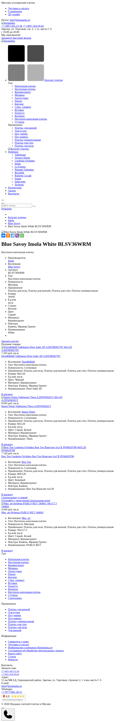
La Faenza (20, 166)
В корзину (7, 394)
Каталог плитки (53, 80)
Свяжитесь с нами (18, 641)
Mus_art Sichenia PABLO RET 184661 (22, 512)
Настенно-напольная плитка (31, 119)
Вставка (19, 110)
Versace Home (22, 157)
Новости (13, 659)
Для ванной (14, 630)
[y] (34, 206)
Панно (18, 101)
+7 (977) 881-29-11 (11, 692)
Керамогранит (23, 92)
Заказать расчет (10, 341)
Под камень (21, 136)
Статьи (12, 656)
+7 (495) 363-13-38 (11, 26)
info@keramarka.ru (20, 20)
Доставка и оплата (18, 8)
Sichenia (19, 184)
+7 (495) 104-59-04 (33, 26)
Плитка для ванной (26, 127)
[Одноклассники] (8, 236)
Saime (18, 178)
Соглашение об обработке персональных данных (36, 650)
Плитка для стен (24, 142)
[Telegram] (13, 236)
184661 (5, 506)
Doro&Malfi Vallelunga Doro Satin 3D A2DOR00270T (30, 356)
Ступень (19, 121)
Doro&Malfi (28, 361)
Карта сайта (15, 653)
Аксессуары (21, 98)
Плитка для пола (24, 145)
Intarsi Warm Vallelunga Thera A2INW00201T (26, 406)
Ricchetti (19, 172)
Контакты (13, 193)
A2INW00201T (9, 400)
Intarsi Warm (28, 411)
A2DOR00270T (10, 350)
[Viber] (17, 236)
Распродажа (15, 187)
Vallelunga (20, 154)
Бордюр (19, 104)
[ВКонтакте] (3, 236)
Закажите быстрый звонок (16, 38)
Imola (18, 163)
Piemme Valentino (24, 169)
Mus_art (26, 518)
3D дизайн (14, 14)
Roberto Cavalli (23, 175)
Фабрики (13, 151)
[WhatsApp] (22, 236)
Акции (12, 190)
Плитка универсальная (28, 139)
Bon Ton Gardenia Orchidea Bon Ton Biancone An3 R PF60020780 (37, 456)
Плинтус (20, 113)
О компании (15, 11)
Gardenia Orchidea (25, 160)
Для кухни (21, 130)
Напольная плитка (25, 86)
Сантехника (15, 598)
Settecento (20, 181)
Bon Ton (26, 462)
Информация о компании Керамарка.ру (30, 647)
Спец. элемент (23, 107)
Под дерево (21, 133)
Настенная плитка (25, 89)
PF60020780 (8, 450)
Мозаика (19, 95)
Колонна (19, 116)
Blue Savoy (14, 223)
